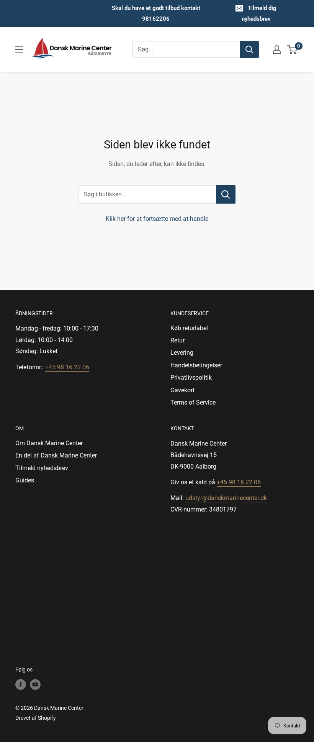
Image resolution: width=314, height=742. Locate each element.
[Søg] (249, 49)
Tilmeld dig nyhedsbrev (259, 13)
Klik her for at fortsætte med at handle (157, 218)
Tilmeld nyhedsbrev (41, 468)
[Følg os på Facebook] (20, 684)
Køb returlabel (189, 328)
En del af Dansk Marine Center (56, 455)
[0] (292, 49)
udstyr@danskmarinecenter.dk (226, 498)
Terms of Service (193, 402)
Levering (181, 352)
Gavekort (182, 390)
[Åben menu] (19, 49)
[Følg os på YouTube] (35, 684)
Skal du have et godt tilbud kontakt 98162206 (156, 13)
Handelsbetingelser (196, 365)
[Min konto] (277, 49)
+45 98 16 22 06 (67, 367)
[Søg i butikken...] (226, 194)
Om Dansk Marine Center (49, 443)
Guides (24, 480)
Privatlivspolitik (191, 377)
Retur (177, 340)
